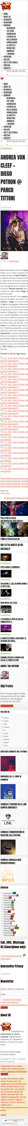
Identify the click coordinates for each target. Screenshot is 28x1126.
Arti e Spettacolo (11, 62)
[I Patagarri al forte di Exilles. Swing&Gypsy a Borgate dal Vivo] (6, 612)
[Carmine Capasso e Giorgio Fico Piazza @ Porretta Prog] (6, 650)
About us (7, 16)
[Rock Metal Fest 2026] (6, 596)
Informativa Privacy (6, 973)
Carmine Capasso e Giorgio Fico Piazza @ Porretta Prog (12, 658)
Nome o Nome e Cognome (12, 989)
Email (3, 994)
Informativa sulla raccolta (9, 1123)
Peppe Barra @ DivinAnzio (10, 567)
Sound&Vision (12, 42)
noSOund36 (11, 28)
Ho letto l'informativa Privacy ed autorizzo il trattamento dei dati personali (14, 1002)
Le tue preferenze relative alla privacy (15, 1120)
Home (6, 13)
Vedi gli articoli (7, 706)
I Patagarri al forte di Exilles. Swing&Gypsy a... (12, 620)
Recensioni (8, 22)
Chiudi (3, 1114)
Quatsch (7, 65)
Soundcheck (11, 33)
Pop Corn (10, 30)
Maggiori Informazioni (17, 1071)
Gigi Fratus (7, 207)
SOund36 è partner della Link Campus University (13, 805)
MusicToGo (11, 48)
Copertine (7, 56)
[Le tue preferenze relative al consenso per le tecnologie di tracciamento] (25, 1123)
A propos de (11, 36)
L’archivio (10, 53)
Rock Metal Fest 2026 (9, 602)
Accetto (4, 1074)
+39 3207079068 (8, 956)
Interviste (8, 19)
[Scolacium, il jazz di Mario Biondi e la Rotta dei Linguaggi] (6, 576)
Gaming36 (10, 50)
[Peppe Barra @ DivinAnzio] (6, 560)
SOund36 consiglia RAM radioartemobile (11, 861)
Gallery (7, 59)
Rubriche (7, 25)
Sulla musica (12, 39)
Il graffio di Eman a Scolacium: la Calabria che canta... (13, 639)
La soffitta (11, 45)
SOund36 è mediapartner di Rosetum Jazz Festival (12, 833)
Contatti (7, 68)
